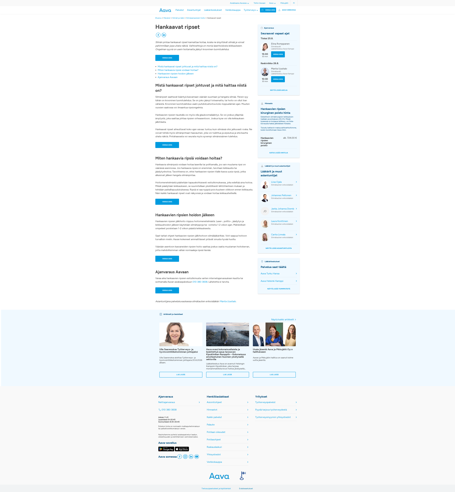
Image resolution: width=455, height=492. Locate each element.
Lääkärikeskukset (213, 10)
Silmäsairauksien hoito (195, 18)
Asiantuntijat (194, 10)
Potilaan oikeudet (216, 432)
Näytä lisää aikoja (278, 90)
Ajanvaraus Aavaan (167, 77)
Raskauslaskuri (214, 447)
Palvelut (179, 10)
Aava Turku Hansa (270, 273)
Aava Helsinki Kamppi (272, 281)
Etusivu (158, 18)
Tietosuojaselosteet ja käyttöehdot (216, 488)
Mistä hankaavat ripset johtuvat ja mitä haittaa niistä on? (187, 66)
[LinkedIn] (164, 36)
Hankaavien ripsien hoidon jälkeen (176, 73)
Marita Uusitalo (228, 301)
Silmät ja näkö (178, 18)
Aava (271, 3)
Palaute (211, 424)
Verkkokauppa (232, 10)
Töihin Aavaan (259, 3)
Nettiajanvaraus (166, 402)
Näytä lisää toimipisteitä (278, 289)
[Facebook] (158, 36)
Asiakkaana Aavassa (238, 3)
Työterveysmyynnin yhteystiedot (273, 417)
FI (294, 3)
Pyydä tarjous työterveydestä (271, 409)
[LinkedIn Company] (191, 457)
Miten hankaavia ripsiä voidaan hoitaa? (178, 70)
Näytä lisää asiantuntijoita (279, 248)
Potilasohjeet (214, 439)
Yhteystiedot (214, 454)
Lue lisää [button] (180, 375)
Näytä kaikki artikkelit (282, 319)
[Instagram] (185, 457)
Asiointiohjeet (214, 402)
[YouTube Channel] (197, 457)
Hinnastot (212, 409)
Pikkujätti (284, 3)
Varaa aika (270, 10)
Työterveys (250, 10)
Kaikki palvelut (214, 417)
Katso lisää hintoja (278, 153)
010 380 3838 (200, 281)
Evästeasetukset (246, 488)
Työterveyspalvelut (265, 402)
